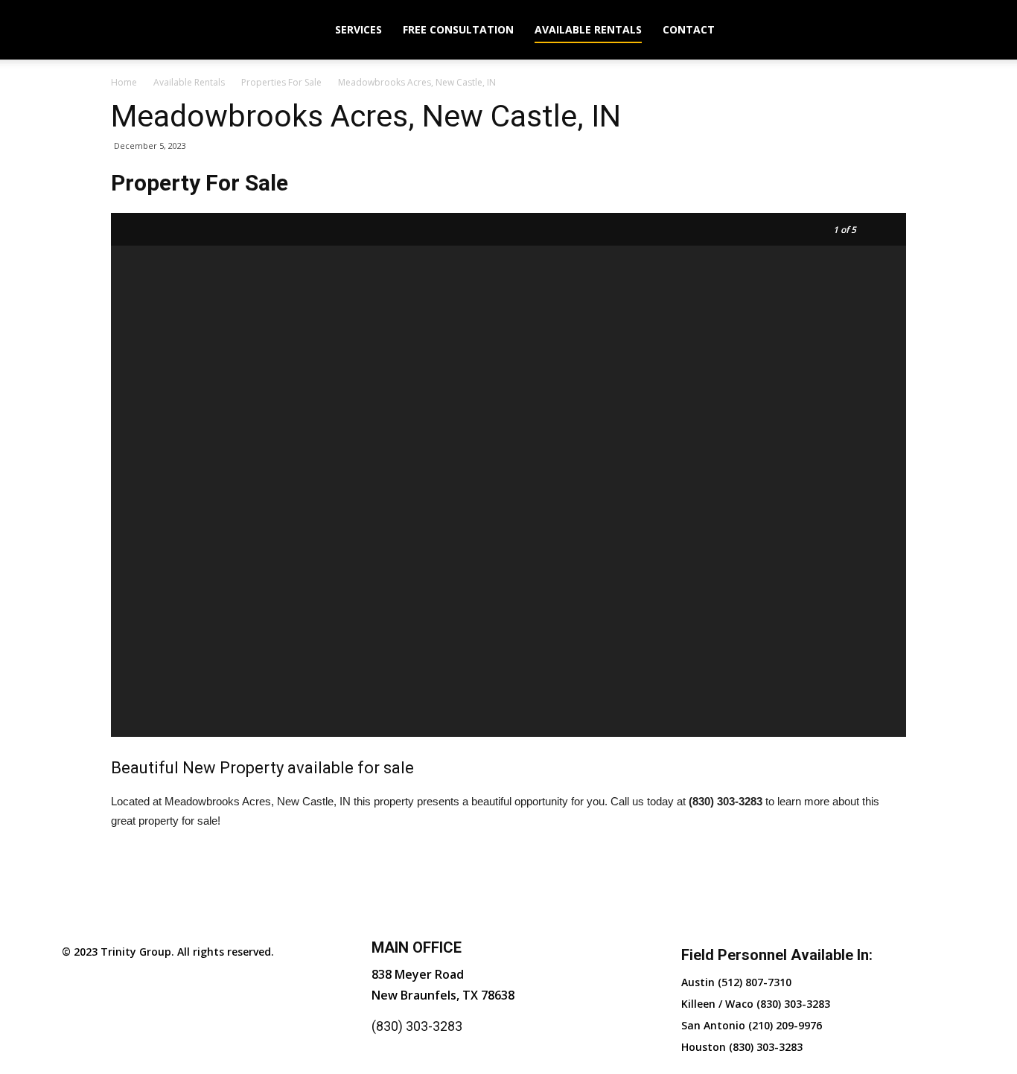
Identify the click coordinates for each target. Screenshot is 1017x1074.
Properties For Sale (281, 82)
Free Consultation (458, 29)
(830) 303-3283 (417, 1026)
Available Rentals (588, 29)
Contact (689, 29)
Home (124, 82)
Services (358, 29)
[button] (937, 31)
